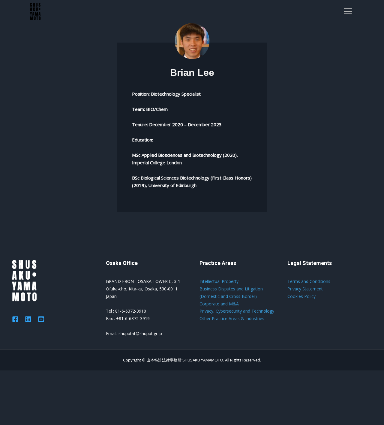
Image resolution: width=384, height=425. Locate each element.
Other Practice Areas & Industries (232, 318)
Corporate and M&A (219, 304)
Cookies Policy (301, 296)
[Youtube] (41, 319)
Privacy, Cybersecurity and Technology (237, 311)
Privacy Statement (305, 289)
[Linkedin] (28, 319)
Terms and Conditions (308, 281)
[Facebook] (15, 319)
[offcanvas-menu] (348, 11)
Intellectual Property (219, 281)
